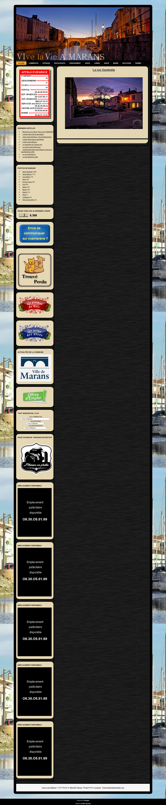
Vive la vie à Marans (49, 787)
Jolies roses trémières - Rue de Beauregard (36, 137)
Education (126, 63)
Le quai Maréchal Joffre (30, 157)
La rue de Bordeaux (29, 154)
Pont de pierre (27, 182)
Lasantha (97, 787)
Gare (24, 195)
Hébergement (75, 63)
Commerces (33, 63)
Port (23, 184)
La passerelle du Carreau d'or (32, 144)
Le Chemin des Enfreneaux (31, 147)
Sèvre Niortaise (27, 172)
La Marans (26, 197)
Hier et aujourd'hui (28, 200)
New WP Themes (76, 787)
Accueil (21, 63)
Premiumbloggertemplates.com (113, 787)
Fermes (138, 63)
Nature (24, 192)
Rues (24, 179)
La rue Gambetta (104, 69)
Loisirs (97, 63)
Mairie (115, 63)
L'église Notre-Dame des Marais (33, 134)
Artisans (46, 63)
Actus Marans (26, 174)
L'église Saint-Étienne (29, 142)
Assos (87, 63)
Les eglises (26, 177)
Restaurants (59, 63)
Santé (106, 63)
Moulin (24, 189)
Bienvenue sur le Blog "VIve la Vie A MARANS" (37, 132)
